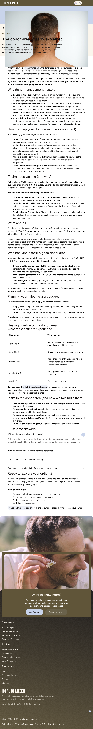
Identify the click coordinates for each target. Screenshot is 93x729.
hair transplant (33, 68)
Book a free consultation (21, 508)
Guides (6, 34)
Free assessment (56, 612)
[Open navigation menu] (86, 3)
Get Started (34, 612)
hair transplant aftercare (36, 387)
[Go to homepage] (11, 3)
